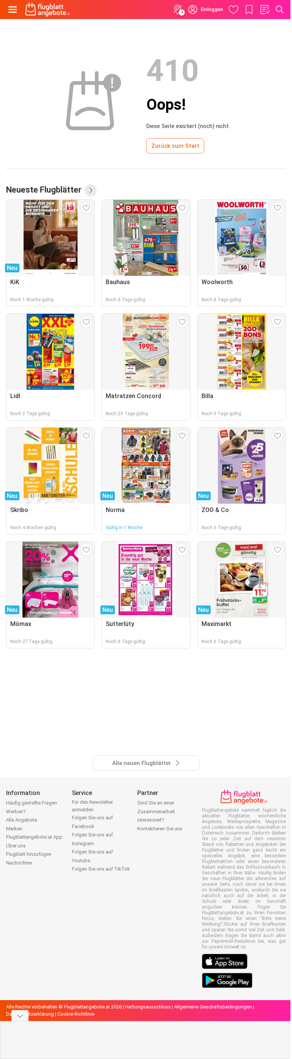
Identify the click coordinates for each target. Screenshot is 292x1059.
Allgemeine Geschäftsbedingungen (213, 1007)
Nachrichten (19, 863)
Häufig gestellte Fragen (31, 803)
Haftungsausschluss (148, 1007)
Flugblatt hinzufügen (28, 854)
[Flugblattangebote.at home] (47, 9)
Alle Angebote (21, 820)
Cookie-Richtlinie (75, 1014)
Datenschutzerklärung (30, 1014)
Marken (14, 828)
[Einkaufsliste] (265, 9)
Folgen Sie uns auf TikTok (101, 869)
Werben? (16, 811)
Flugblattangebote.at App (34, 837)
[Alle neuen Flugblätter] (90, 190)
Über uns (16, 846)
